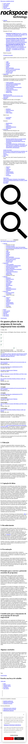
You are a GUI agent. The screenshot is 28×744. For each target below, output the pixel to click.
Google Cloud (9, 72)
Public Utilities (9, 112)
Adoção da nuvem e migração (9, 708)
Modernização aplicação (8, 710)
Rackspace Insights (16, 140)
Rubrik (7, 66)
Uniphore (8, 65)
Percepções (5, 129)
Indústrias (5, 98)
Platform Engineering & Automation (14, 87)
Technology (8, 128)
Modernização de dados (8, 702)
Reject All (19, 738)
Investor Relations (10, 173)
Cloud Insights (4, 318)
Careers (7, 174)
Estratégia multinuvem (8, 701)
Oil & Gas (8, 111)
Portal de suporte (6, 684)
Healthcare (8, 109)
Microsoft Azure (9, 71)
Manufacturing (9, 123)
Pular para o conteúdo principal (7, 1)
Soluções (5, 20)
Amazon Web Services (11, 70)
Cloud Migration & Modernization (13, 83)
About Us (8, 166)
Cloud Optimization (10, 86)
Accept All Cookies (9, 738)
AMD (7, 61)
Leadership (8, 169)
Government (8, 117)
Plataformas (5, 74)
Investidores (5, 687)
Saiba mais (3, 681)
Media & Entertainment (11, 126)
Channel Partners (9, 171)
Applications (8, 91)
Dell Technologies (10, 68)
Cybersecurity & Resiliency (12, 89)
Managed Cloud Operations (12, 84)
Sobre (4, 156)
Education (8, 118)
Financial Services (10, 110)
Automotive (8, 125)
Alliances (8, 170)
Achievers (8, 534)
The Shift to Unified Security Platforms (9, 370)
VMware (8, 63)
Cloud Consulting (10, 82)
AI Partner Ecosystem (8, 55)
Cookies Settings (14, 735)
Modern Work (9, 92)
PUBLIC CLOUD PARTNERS (13, 69)
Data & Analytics (9, 88)
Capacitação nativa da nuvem (9, 709)
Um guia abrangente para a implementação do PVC (12, 366)
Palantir (7, 64)
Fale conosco (3, 241)
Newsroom (8, 175)
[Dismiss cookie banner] (23, 715)
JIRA (25, 514)
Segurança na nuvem (7, 703)
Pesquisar (16, 239)
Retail (7, 124)
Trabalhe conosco (7, 686)
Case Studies (16, 145)
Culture (7, 168)
